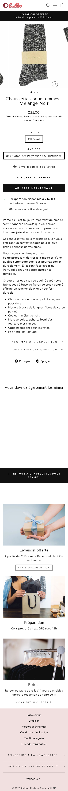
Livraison (34, 720)
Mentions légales (34, 738)
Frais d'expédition (34, 116)
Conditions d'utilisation (34, 732)
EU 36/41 (34, 139)
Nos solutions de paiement (33, 766)
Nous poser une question (34, 349)
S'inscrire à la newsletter (33, 755)
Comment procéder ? (34, 702)
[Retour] (34, 659)
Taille (34, 132)
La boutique (34, 715)
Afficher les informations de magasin (29, 209)
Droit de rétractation (34, 744)
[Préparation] (34, 597)
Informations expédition (34, 341)
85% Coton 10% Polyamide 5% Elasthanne (34, 156)
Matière (34, 149)
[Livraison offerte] (34, 524)
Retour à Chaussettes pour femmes (36, 475)
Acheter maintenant (34, 188)
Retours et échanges (34, 726)
